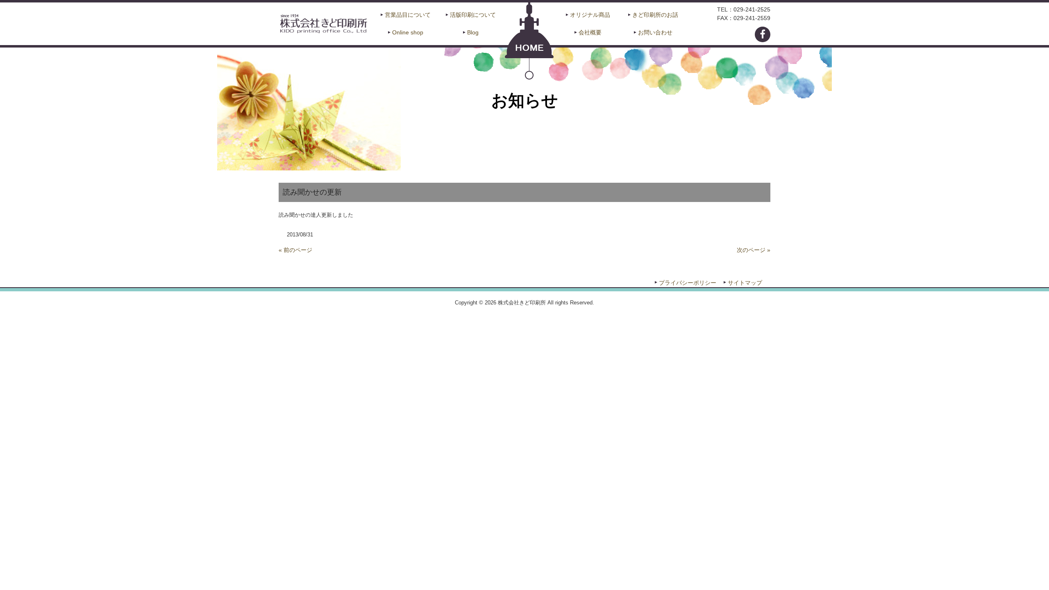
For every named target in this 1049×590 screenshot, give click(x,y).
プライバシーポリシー (687, 282)
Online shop (407, 32)
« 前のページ (295, 250)
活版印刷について (473, 14)
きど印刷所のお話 (655, 14)
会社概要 (590, 32)
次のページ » (753, 250)
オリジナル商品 (590, 14)
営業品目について (408, 14)
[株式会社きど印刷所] (323, 23)
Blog (473, 32)
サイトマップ (745, 282)
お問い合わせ (655, 32)
